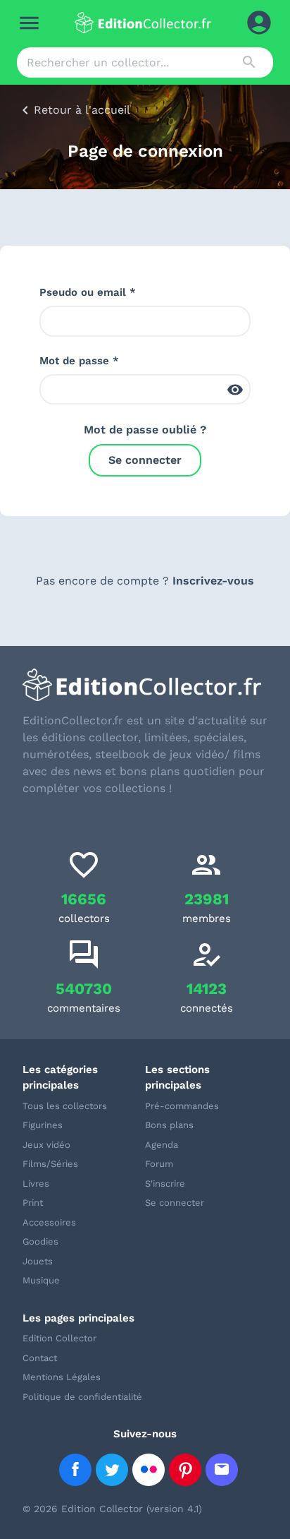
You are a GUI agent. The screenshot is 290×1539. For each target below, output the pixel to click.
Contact (40, 1358)
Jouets (38, 1261)
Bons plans (169, 1125)
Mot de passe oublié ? (145, 429)
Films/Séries (50, 1163)
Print (33, 1202)
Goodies (40, 1241)
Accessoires (49, 1222)
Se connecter (145, 460)
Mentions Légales (62, 1377)
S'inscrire (165, 1183)
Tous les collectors (65, 1106)
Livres (36, 1183)
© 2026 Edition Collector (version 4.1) (112, 1508)
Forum (159, 1163)
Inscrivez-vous (213, 580)
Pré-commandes (182, 1106)
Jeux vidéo (46, 1144)
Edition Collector (59, 1338)
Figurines (43, 1125)
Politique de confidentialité (82, 1396)
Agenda (161, 1144)
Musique (41, 1280)
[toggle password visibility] (235, 390)
